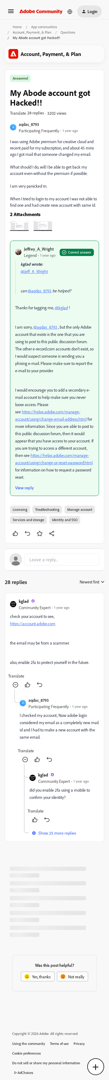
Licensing (20, 509)
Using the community (28, 1043)
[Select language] (70, 11)
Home (17, 27)
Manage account (79, 509)
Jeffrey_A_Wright (39, 248)
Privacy (79, 1043)
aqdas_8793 (29, 124)
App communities (44, 27)
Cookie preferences (26, 1053)
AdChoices (25, 1072)
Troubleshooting (47, 509)
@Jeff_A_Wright (34, 271)
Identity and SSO (65, 519)
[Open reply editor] (54, 559)
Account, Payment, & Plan (32, 32)
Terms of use (59, 1043)
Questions (68, 32)
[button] (11, 13)
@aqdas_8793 (39, 290)
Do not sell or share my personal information (46, 1063)
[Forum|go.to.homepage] (41, 11)
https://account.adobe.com (32, 623)
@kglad (61, 307)
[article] (54, 644)
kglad (24, 601)
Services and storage (28, 519)
